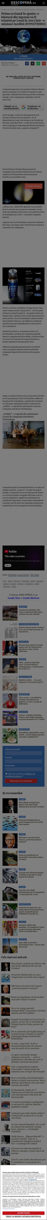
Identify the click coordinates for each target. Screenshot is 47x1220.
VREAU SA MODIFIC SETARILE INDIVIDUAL (23, 1216)
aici (15, 1188)
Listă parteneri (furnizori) (9, 1208)
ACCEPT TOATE (23, 1213)
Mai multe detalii (33, 1179)
